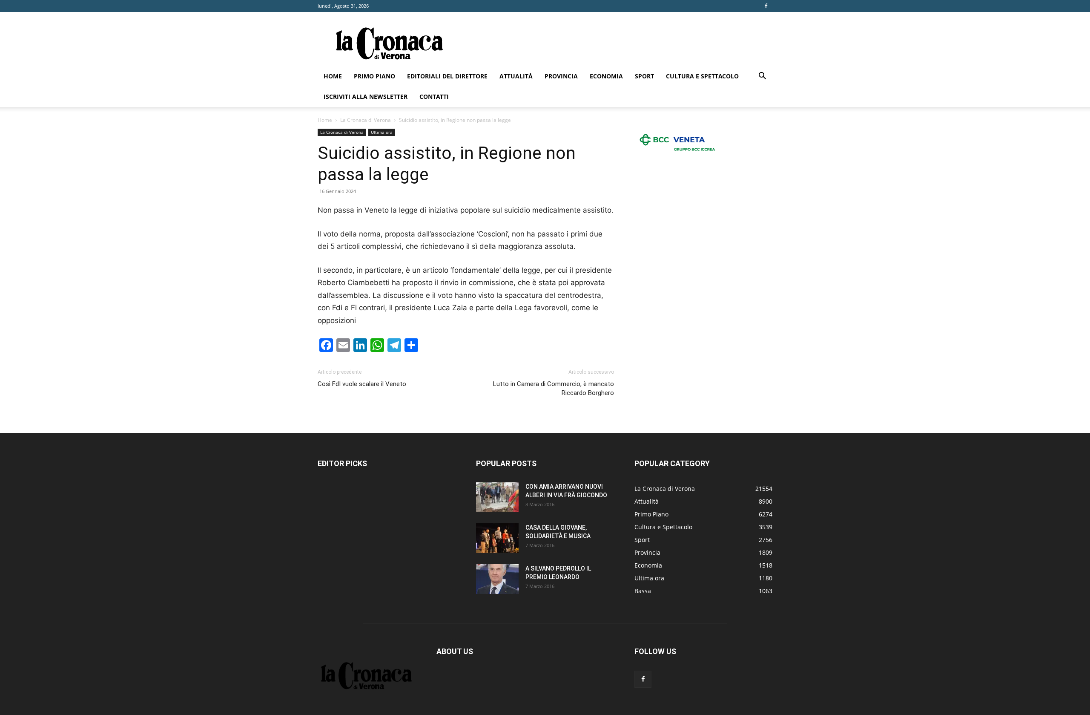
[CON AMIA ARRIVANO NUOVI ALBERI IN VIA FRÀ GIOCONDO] (497, 497)
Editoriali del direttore (447, 76)
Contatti (434, 96)
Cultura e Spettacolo (702, 76)
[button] (762, 77)
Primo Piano (374, 76)
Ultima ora (382, 132)
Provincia (561, 76)
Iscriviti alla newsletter (365, 96)
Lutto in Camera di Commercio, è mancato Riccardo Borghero (553, 388)
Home (333, 76)
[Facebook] (766, 6)
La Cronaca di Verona (365, 120)
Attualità (516, 76)
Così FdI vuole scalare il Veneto (362, 384)
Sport (644, 76)
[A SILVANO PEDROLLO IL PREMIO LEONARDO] (497, 579)
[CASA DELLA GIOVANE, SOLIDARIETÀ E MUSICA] (497, 538)
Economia (606, 76)
